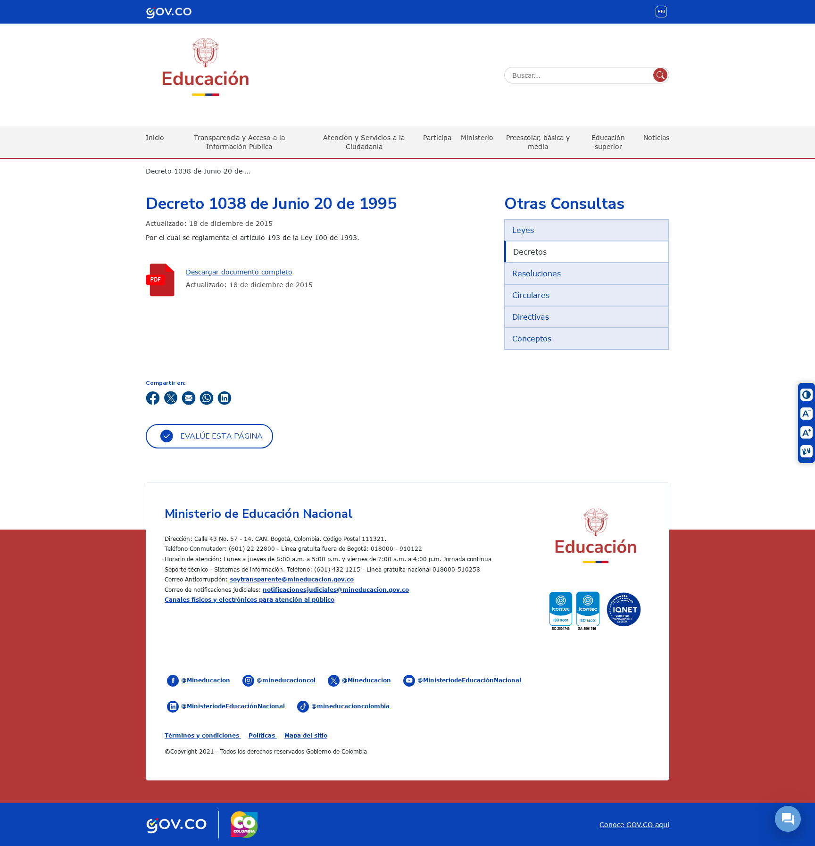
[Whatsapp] (207, 397)
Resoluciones (536, 273)
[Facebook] (153, 397)
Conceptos (531, 338)
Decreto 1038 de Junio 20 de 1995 (204, 171)
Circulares (530, 295)
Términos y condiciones (203, 735)
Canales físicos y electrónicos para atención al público (249, 599)
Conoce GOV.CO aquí (634, 825)
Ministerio (477, 137)
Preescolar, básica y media (538, 141)
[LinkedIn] (224, 397)
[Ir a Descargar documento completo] (162, 280)
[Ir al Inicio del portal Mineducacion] (595, 537)
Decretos (530, 252)
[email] (189, 397)
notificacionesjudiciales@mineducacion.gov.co (336, 589)
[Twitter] (171, 397)
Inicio (155, 137)
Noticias (656, 137)
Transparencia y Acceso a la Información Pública (239, 141)
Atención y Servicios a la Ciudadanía (364, 141)
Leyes (523, 230)
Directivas (530, 317)
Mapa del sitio (305, 735)
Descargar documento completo (239, 272)
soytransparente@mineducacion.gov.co (292, 579)
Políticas (263, 735)
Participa (437, 137)
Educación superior (608, 141)
